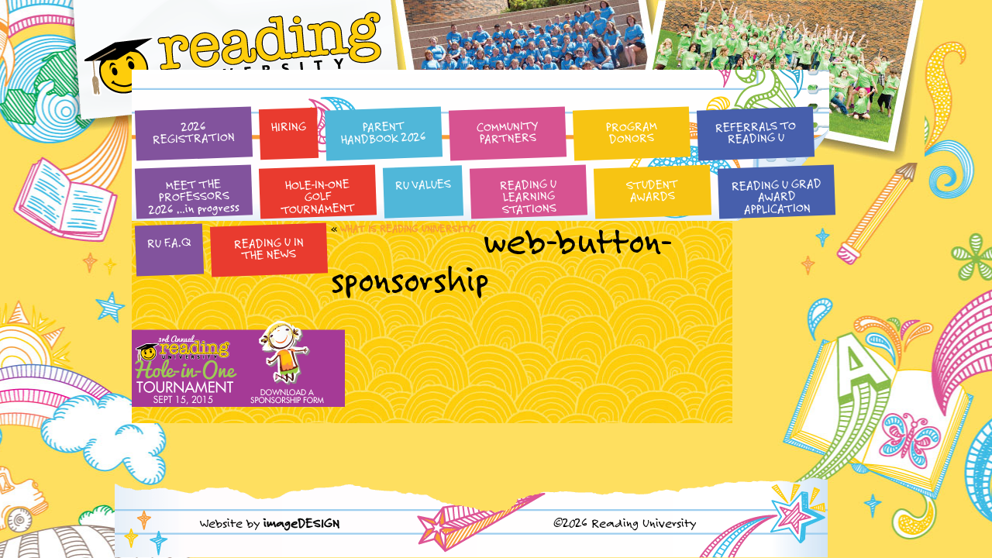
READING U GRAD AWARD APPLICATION (776, 196)
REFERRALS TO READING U (755, 131)
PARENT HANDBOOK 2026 (384, 132)
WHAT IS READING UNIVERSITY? (408, 228)
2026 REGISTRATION (194, 132)
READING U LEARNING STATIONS (528, 196)
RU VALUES (422, 184)
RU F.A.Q (168, 242)
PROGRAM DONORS (631, 131)
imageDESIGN (301, 522)
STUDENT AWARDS (652, 189)
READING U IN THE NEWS (268, 248)
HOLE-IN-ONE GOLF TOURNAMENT (318, 196)
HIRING (288, 126)
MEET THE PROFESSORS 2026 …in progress (194, 196)
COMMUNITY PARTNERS (508, 132)
